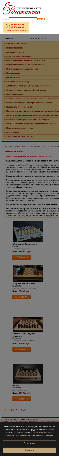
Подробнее (30, 443)
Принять (29, 450)
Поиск (5, 19)
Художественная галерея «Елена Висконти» (22, 8)
